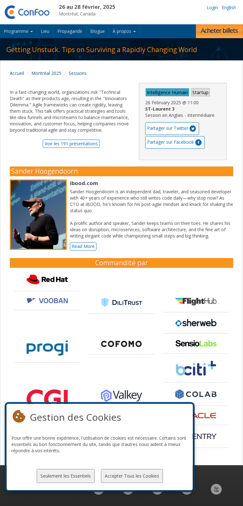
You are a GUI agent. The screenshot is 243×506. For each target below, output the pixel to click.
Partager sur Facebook (170, 142)
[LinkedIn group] (98, 492)
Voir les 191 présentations (71, 144)
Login (212, 7)
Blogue (97, 31)
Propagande (69, 31)
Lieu (45, 31)
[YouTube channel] (216, 492)
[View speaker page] (40, 214)
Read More (83, 246)
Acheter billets (219, 30)
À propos (123, 31)
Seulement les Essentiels (65, 476)
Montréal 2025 (46, 73)
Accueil (17, 73)
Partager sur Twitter (167, 128)
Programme (17, 31)
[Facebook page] (128, 492)
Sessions (78, 73)
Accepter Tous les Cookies (132, 476)
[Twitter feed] (157, 492)
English (229, 7)
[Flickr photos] (187, 492)
